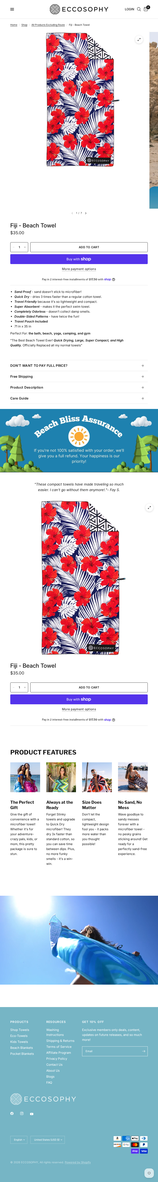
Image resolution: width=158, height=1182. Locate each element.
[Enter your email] (143, 1051)
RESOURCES (56, 1021)
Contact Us (54, 1065)
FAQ (49, 1082)
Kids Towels (19, 1042)
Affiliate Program (58, 1053)
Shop (24, 24)
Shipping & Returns (60, 1041)
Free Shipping (21, 376)
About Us (53, 1071)
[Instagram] (24, 1113)
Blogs (50, 1076)
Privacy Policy (56, 1059)
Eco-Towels (19, 1036)
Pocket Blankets (22, 1054)
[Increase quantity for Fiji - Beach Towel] (25, 247)
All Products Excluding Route (48, 24)
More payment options (79, 269)
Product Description (26, 387)
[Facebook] (14, 1113)
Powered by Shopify (78, 1162)
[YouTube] (34, 1113)
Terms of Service (59, 1047)
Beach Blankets (21, 1048)
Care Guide (19, 398)
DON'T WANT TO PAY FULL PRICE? (38, 365)
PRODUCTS (19, 1021)
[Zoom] (139, 39)
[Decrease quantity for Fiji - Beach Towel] (13, 247)
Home (13, 24)
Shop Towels (19, 1030)
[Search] (139, 9)
